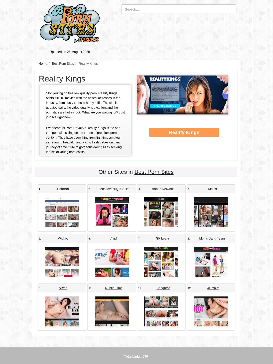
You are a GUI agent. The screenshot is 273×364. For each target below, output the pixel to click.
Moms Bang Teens (212, 238)
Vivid (113, 238)
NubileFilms (113, 288)
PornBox (63, 189)
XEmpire (213, 288)
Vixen (63, 288)
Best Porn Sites (154, 172)
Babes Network (163, 189)
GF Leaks (163, 238)
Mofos (212, 189)
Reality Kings (184, 132)
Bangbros (163, 288)
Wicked (63, 238)
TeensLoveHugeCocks (113, 189)
